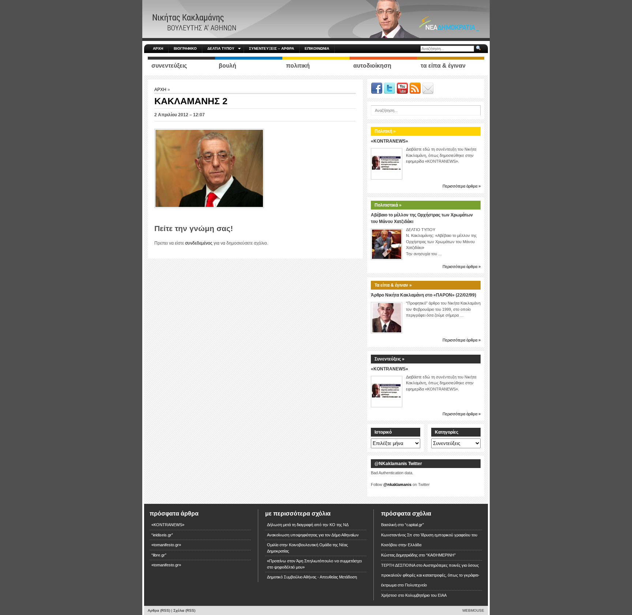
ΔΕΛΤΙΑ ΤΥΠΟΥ (220, 48)
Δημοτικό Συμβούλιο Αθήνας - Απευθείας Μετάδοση (312, 577)
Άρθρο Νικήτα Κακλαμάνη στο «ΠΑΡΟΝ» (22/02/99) (423, 295)
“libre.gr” (158, 555)
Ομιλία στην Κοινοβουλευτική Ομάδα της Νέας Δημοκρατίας (307, 548)
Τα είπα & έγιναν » (393, 285)
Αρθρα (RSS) (159, 610)
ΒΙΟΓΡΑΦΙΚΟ (185, 48)
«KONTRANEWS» (389, 141)
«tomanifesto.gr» (166, 545)
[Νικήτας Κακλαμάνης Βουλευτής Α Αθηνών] (316, 18)
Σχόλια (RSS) (184, 610)
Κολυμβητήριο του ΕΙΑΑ (426, 595)
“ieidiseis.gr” (162, 535)
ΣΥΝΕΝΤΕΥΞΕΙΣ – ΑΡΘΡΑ (271, 48)
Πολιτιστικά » (388, 205)
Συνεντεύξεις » (390, 359)
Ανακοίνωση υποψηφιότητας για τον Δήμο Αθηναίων (313, 535)
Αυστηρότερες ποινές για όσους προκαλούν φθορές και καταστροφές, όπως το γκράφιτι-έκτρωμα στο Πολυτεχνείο (430, 575)
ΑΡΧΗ (158, 48)
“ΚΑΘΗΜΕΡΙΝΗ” (441, 555)
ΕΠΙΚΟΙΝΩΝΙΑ (317, 48)
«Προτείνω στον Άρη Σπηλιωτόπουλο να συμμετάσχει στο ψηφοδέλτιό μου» (314, 564)
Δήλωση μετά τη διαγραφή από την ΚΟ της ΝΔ (308, 524)
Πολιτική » (385, 131)
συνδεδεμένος (198, 243)
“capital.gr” (414, 524)
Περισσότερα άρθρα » (462, 186)
